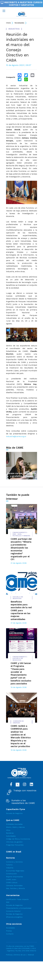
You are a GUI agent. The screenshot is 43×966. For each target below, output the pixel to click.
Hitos (8, 830)
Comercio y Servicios (14, 862)
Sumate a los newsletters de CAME (23, 801)
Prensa (9, 931)
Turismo (9, 865)
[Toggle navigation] (4, 11)
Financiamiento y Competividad (18, 908)
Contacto (10, 934)
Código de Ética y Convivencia (18, 839)
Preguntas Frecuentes (15, 845)
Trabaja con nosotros (24, 790)
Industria (9, 868)
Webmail (31, 955)
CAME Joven (11, 879)
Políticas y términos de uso (16, 955)
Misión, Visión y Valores (15, 827)
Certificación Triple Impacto (17, 899)
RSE (7, 902)
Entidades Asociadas (14, 824)
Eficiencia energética (14, 917)
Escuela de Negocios (14, 813)
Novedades (19, 23)
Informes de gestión (14, 842)
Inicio (8, 23)
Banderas (10, 833)
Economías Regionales (15, 871)
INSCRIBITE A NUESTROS (22, 3)
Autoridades (11, 836)
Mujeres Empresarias (14, 877)
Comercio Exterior (13, 911)
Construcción (11, 874)
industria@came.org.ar (16, 436)
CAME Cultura (11, 882)
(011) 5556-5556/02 (29, 951)
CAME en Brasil (13, 852)
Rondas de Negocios (14, 914)
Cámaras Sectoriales (14, 885)
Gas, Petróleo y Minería (15, 888)
